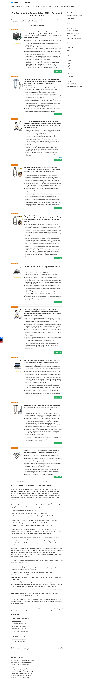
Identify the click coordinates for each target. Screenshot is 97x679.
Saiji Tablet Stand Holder (74, 38)
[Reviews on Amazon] (17, 43)
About (68, 21)
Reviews (18, 6)
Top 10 (37, 6)
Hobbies (70, 73)
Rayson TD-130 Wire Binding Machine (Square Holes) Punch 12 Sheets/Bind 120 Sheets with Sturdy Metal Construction (42, 361)
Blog (22, 6)
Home (12, 6)
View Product (58, 71)
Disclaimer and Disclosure (74, 15)
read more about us (38, 611)
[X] (1, 340)
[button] (46, 6)
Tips (69, 68)
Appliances (70, 66)
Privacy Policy (71, 18)
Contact (69, 23)
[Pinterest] (1, 342)
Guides (32, 6)
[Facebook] (1, 338)
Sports (68, 71)
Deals (27, 6)
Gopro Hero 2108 (71, 36)
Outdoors (70, 76)
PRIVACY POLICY (72, 84)
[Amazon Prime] (60, 69)
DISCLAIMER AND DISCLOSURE (67, 6)
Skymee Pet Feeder (72, 31)
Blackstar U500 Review (73, 33)
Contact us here (21, 611)
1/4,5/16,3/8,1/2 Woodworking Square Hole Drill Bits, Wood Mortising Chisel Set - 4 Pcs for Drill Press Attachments (41, 451)
